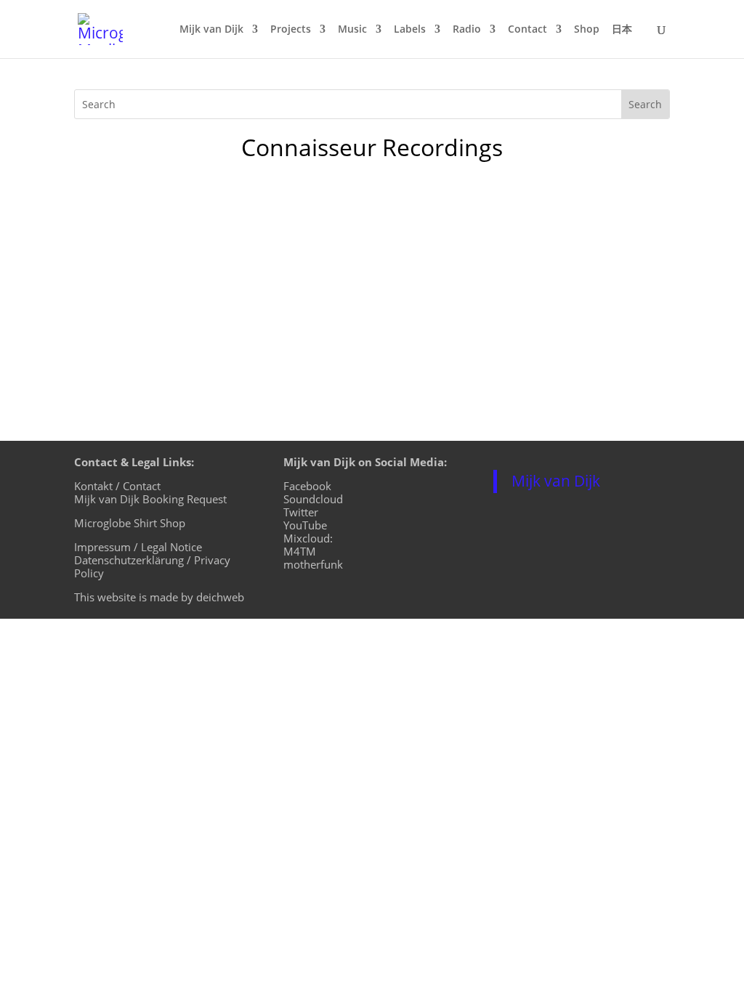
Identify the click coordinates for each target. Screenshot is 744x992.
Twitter (300, 512)
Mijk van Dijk (211, 30)
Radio (467, 30)
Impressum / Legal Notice (138, 547)
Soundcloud (313, 499)
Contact (527, 30)
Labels (410, 30)
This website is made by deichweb (159, 597)
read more (118, 341)
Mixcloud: (308, 538)
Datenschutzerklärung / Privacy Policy (152, 566)
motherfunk (313, 564)
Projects (290, 30)
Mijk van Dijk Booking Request (150, 499)
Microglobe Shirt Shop (129, 523)
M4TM (299, 551)
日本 (622, 30)
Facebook (307, 486)
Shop (586, 30)
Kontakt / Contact (117, 486)
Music (352, 30)
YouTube (305, 525)
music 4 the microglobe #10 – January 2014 (243, 242)
